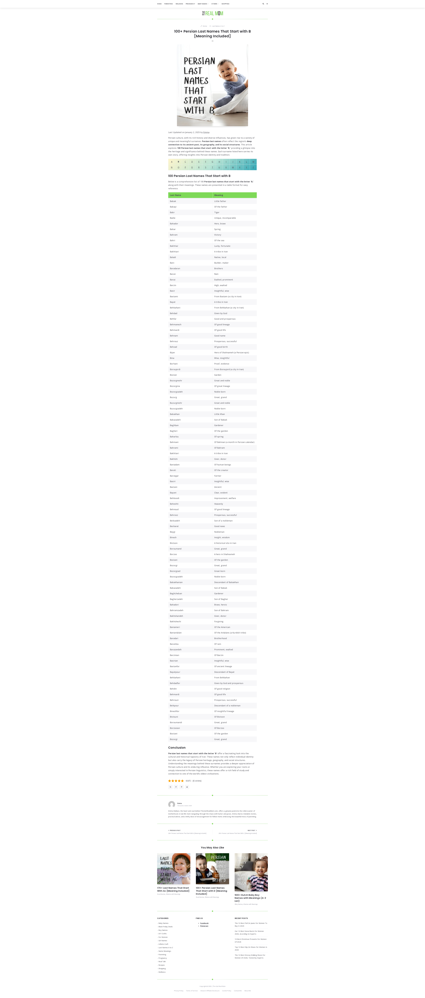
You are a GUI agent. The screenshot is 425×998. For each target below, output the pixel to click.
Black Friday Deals (165, 926)
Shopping (225, 4)
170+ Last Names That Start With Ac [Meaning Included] (173, 889)
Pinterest (204, 926)
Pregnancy (190, 4)
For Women (163, 937)
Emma (206, 132)
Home (159, 4)
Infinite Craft (163, 944)
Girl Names (162, 940)
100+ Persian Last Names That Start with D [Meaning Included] (211, 890)
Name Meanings (164, 951)
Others (214, 4)
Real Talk (162, 961)
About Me (247, 991)
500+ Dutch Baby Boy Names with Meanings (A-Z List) (250, 898)
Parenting (168, 4)
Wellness (179, 4)
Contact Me (238, 991)
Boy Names (239, 904)
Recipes (161, 965)
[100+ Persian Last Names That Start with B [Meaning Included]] (212, 85)
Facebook (204, 923)
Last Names (161, 894)
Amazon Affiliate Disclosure (209, 991)
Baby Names (202, 4)
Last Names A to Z (218, 26)
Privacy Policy (179, 991)
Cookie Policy (226, 991)
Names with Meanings (173, 894)
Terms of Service (192, 991)
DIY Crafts (162, 933)
